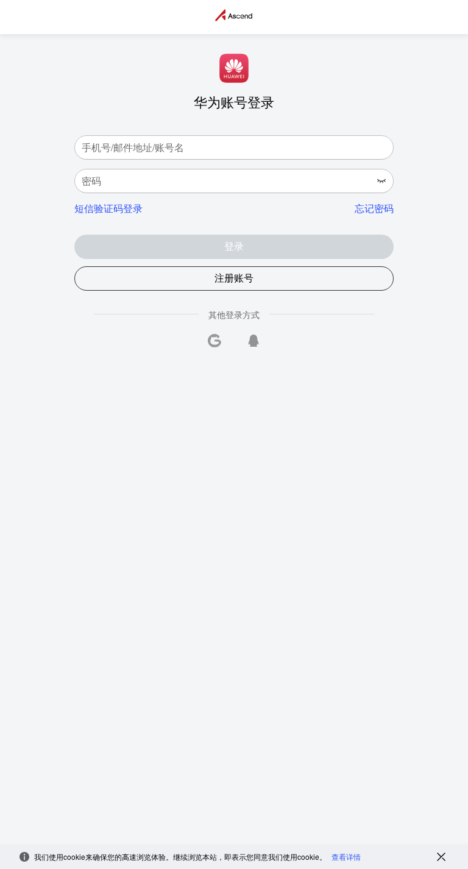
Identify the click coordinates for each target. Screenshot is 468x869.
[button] (381, 181)
